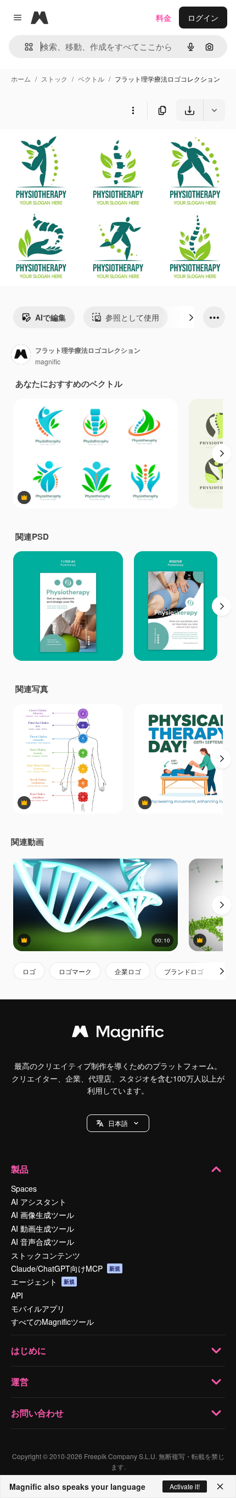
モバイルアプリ (38, 1308)
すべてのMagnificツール (52, 1321)
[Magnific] (118, 1034)
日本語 (118, 1123)
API (17, 1295)
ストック (54, 78)
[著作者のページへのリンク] (21, 356)
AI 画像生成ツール (42, 1214)
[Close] (220, 1486)
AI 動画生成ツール (42, 1228)
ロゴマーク (75, 971)
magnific (47, 361)
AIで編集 (50, 317)
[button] (118, 1123)
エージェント (43, 1281)
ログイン (203, 17)
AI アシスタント (38, 1201)
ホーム (21, 78)
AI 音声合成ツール (42, 1241)
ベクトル (91, 78)
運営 (20, 1381)
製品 (20, 1169)
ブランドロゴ (184, 971)
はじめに (28, 1350)
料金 (163, 17)
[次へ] (191, 317)
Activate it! (185, 1486)
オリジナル (75, 146)
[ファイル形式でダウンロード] (214, 110)
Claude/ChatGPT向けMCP (65, 1268)
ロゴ (29, 971)
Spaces (24, 1188)
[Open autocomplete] (24, 47)
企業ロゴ (128, 971)
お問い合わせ (37, 1412)
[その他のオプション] (133, 110)
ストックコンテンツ (45, 1255)
